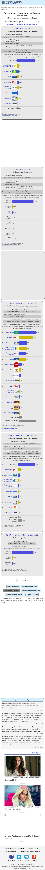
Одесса (30, 24)
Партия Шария (9, 364)
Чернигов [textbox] (21, 22)
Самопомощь (10, 397)
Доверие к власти (31, 594)
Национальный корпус (9, 407)
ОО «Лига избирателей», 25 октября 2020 (22, 535)
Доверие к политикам (14, 594)
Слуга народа (7, 71)
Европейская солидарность (7, 65)
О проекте (21, 848)
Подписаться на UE (34, 848)
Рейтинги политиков (29, 586)
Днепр (26, 24)
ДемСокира (10, 402)
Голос (12, 370)
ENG (14, 4)
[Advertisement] (22, 143)
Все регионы (10, 24)
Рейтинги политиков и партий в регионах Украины (23, 7)
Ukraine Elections (14, 2)
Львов (35, 24)
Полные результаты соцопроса (9, 115)
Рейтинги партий (13, 586)
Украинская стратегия (10, 391)
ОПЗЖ (9, 77)
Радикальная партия (7, 87)
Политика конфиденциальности (29, 851)
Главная (3, 7)
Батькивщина (7, 82)
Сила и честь (7, 98)
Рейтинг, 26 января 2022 (22, 28)
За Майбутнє (7, 104)
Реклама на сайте (10, 848)
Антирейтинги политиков (30, 590)
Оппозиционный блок (9, 413)
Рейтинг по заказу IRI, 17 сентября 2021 (22, 303)
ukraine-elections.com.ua (25, 868)
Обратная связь (10, 851)
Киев (16, 24)
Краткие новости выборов (23, 700)
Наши (12, 375)
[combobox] (28, 21)
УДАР (12, 386)
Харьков (21, 24)
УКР (7, 4)
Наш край (8, 93)
